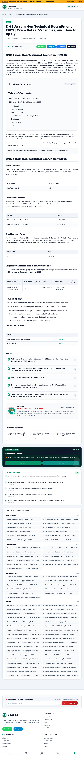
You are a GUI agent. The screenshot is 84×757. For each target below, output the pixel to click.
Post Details (15, 106)
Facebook (61, 46)
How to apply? (16, 119)
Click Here (62, 339)
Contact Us (5, 741)
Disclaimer (5, 746)
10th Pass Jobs (48, 738)
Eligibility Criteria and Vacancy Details (24, 116)
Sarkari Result (48, 719)
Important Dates (17, 109)
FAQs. (13, 125)
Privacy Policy (6, 743)
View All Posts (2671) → (68, 407)
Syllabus (46, 728)
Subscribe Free (70, 703)
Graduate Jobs (48, 743)
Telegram (79, 1)
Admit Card (47, 722)
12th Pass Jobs (48, 741)
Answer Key (47, 725)
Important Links (16, 122)
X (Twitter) (71, 46)
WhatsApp (70, 1)
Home (4, 14)
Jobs (10, 14)
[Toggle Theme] (78, 7)
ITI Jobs (46, 746)
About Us (5, 738)
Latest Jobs (47, 717)
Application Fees (17, 112)
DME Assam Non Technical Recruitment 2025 (25, 99)
